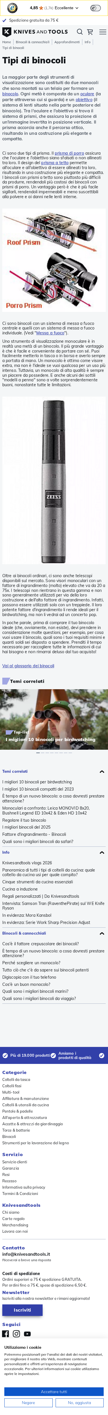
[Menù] (103, 33)
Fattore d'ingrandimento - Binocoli (34, 834)
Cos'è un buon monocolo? (26, 984)
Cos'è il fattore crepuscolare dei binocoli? (40, 944)
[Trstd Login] (99, 7)
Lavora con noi (15, 1231)
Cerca (79, 33)
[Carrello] (90, 33)
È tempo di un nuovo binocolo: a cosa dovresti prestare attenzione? (53, 799)
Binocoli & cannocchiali (32, 42)
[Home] (35, 31)
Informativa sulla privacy (24, 1187)
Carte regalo (13, 1218)
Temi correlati (15, 771)
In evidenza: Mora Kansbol (27, 915)
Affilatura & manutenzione (25, 1098)
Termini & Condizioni (20, 1193)
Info (87, 42)
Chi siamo (10, 1212)
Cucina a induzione (20, 889)
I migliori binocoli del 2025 (26, 827)
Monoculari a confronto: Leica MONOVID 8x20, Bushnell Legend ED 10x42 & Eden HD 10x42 (46, 811)
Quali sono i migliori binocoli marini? (35, 991)
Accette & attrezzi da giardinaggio (32, 1124)
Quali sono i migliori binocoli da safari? (37, 841)
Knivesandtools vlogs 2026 (27, 863)
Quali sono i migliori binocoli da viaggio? (39, 998)
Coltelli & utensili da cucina (25, 1105)
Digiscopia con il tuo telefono (29, 977)
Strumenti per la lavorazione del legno (35, 1143)
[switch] (95, 8)
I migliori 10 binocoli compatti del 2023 (38, 789)
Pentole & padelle (17, 1111)
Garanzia (10, 1168)
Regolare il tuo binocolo (24, 820)
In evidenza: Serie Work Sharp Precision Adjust (46, 922)
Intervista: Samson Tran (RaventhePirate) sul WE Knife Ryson (53, 906)
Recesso (9, 1181)
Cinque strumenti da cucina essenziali (37, 882)
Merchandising (15, 1225)
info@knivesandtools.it (26, 1254)
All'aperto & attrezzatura (24, 1117)
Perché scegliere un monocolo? (31, 963)
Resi (6, 1174)
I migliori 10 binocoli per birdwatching (37, 782)
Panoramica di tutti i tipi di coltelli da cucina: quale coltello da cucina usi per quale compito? (48, 873)
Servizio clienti (14, 1162)
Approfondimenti (67, 42)
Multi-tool (10, 1092)
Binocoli (9, 1136)
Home (6, 42)
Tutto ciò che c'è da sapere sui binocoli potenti (45, 970)
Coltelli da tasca (16, 1079)
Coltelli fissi (11, 1085)
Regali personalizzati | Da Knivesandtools (40, 896)
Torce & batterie (16, 1130)
